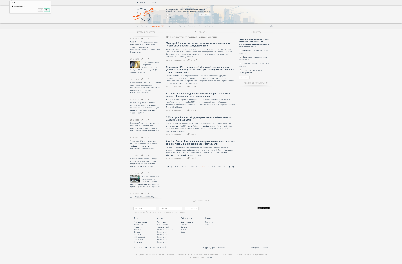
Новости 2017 (163, 240)
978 (203, 167)
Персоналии (138, 224)
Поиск (153, 3)
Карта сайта (138, 242)
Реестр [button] (182, 26)
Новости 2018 (163, 242)
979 (208, 167)
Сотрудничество (140, 222)
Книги (183, 230)
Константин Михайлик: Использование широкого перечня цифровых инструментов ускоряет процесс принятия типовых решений (145, 182)
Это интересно (187, 222)
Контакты (137, 235)
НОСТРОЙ (162, 247)
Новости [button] (134, 26)
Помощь (136, 232)
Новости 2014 (163, 232)
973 (176, 167)
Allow (46, 10)
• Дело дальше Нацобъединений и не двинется (254, 65)
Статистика (185, 224)
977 (197, 167)
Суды (183, 232)
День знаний (232, 18)
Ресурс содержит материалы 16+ (216, 248)
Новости (202, 32)
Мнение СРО (256, 32)
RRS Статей (138, 240)
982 (224, 167)
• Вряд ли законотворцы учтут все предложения (253, 58)
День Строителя (232, 11)
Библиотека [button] (186, 218)
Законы (184, 227)
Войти (141, 3)
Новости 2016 (163, 237)
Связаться (209, 222)
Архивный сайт (163, 227)
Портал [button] (136, 218)
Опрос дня (161, 222)
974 (181, 167)
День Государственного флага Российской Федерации (246, 14)
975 (187, 167)
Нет (169, 14)
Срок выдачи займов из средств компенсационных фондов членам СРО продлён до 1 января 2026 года (144, 67)
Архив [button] (160, 218)
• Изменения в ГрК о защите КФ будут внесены (254, 52)
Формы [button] (208, 218)
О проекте (137, 227)
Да (169, 17)
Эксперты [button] (145, 26)
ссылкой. (208, 257)
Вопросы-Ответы (206, 26)
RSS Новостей (139, 237)
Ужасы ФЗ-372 (158, 26)
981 (219, 167)
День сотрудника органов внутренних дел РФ (242, 20)
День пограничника (231, 9)
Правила (137, 230)
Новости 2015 (163, 235)
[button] (271, 26)
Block (40, 10)
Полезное (192, 26)
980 (213, 167)
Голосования (162, 224)
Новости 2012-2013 (165, 230)
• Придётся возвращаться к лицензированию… (250, 71)
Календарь (171, 26)
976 (192, 167)
